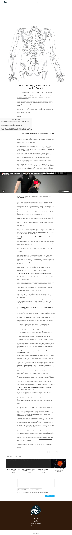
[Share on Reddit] (56, 452)
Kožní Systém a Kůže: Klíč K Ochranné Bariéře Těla (58, 469)
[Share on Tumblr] (59, 452)
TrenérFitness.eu (24, 92)
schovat (18, 119)
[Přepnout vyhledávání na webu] (68, 2)
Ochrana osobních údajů (36, 523)
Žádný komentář (49, 92)
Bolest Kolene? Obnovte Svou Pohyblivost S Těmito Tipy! (13, 470)
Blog (36, 520)
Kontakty (36, 521)
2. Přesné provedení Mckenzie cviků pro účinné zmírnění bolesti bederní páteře (14, 122)
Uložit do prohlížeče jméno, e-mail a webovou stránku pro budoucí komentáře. (34, 492)
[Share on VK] (54, 452)
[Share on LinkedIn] (48, 452)
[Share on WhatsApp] (65, 452)
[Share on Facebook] (43, 452)
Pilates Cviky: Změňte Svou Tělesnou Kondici (43, 470)
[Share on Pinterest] (46, 452)
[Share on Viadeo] (62, 452)
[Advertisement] (36, 13)
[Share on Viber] (51, 452)
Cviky (42, 92)
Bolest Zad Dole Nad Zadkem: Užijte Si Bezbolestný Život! (28, 470)
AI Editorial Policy (36, 533)
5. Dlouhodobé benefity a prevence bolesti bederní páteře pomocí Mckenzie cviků (14, 126)
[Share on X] (40, 452)
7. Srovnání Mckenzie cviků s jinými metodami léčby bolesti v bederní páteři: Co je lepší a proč (16, 129)
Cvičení (38, 92)
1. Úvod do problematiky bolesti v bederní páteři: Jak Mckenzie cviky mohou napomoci (15, 121)
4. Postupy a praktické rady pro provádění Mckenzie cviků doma (11, 125)
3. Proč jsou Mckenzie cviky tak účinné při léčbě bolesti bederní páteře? (12, 124)
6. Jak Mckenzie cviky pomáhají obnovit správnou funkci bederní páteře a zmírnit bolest (15, 128)
